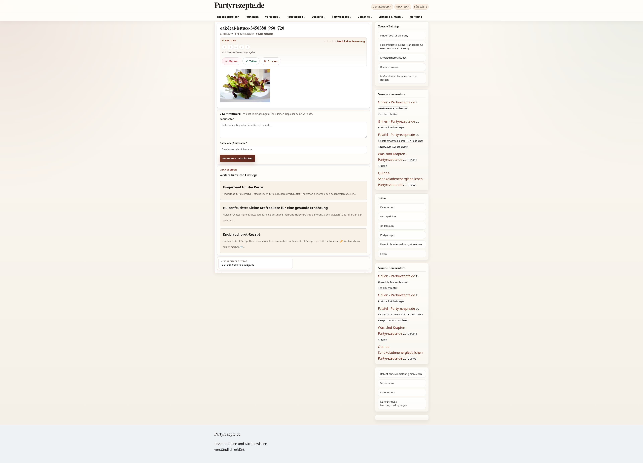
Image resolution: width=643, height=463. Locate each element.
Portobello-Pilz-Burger (391, 127)
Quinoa (412, 185)
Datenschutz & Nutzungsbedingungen (393, 403)
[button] (245, 85)
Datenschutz (387, 207)
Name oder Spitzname (233, 143)
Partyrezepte (340, 17)
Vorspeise (271, 17)
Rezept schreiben (228, 17)
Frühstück (252, 17)
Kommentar (227, 118)
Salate (383, 253)
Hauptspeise (295, 17)
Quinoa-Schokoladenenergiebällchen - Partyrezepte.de (401, 179)
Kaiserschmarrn (389, 67)
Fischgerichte (388, 216)
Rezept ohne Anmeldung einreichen (401, 244)
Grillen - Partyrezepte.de (396, 102)
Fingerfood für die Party (394, 35)
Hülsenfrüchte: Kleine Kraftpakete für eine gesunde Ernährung (401, 46)
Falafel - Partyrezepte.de (396, 134)
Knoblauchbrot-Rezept (393, 57)
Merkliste (416, 17)
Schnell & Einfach (390, 17)
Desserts (317, 17)
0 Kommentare (264, 33)
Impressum (387, 225)
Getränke (364, 17)
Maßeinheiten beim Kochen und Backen (398, 77)
